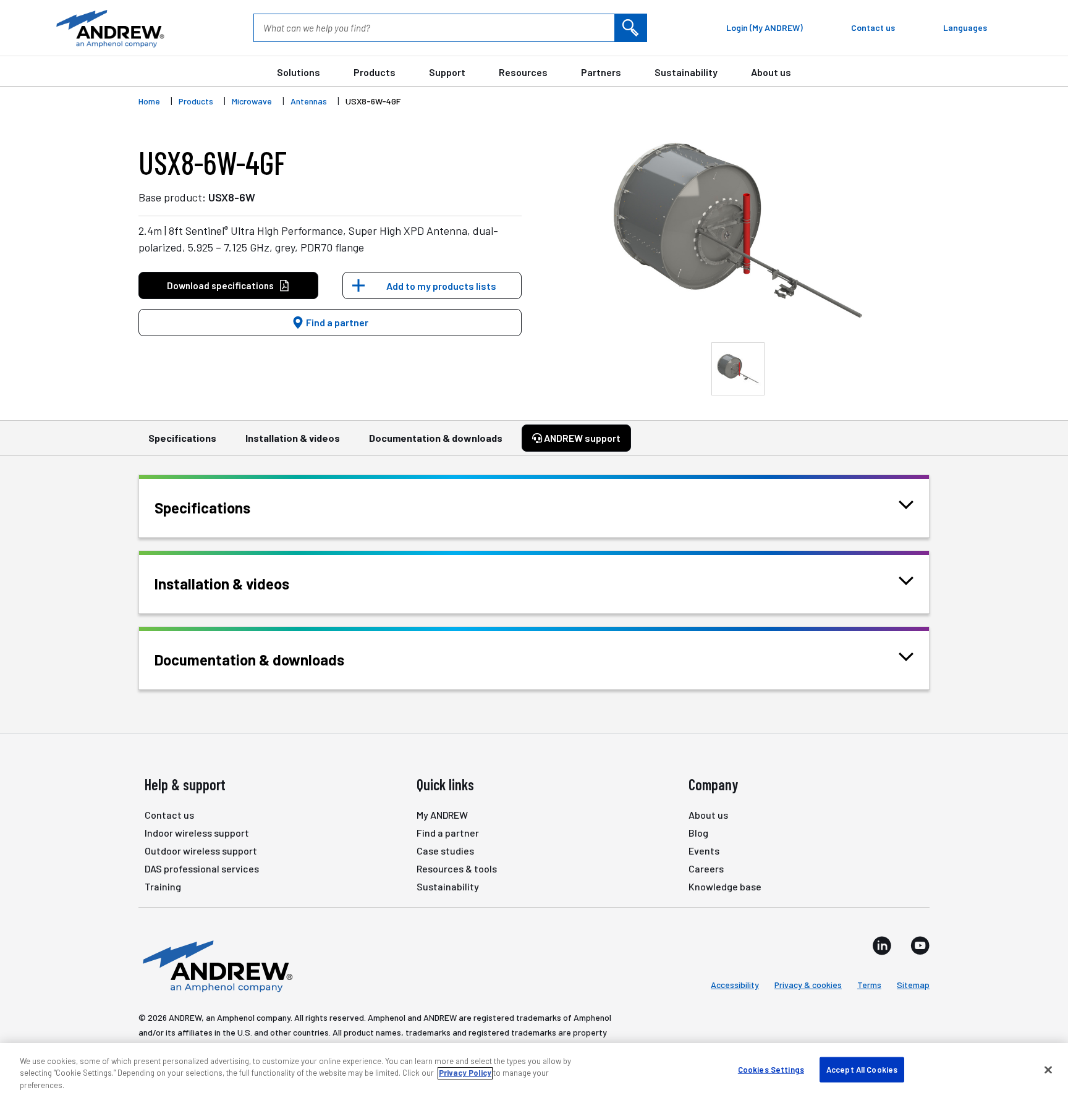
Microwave (252, 101)
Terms (869, 984)
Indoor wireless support (197, 832)
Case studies (445, 850)
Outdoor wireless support (201, 850)
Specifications (182, 438)
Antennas (308, 101)
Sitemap (913, 984)
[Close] (1048, 1069)
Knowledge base (725, 886)
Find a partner (336, 322)
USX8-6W (231, 197)
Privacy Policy (465, 1073)
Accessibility (735, 984)
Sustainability (686, 72)
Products (375, 72)
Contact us (169, 815)
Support (447, 72)
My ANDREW (442, 815)
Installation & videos (292, 438)
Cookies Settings (771, 1069)
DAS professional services (202, 868)
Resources (523, 72)
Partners (601, 72)
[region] (534, 1070)
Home (149, 101)
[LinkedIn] (882, 945)
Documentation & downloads (435, 438)
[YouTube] (920, 945)
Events (704, 850)
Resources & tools (457, 868)
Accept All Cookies (861, 1069)
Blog (698, 832)
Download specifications (220, 285)
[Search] (630, 27)
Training (163, 886)
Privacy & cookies (808, 984)
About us (771, 72)
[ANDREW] (108, 28)
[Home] (215, 965)
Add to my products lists (441, 286)
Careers (706, 868)
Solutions (298, 72)
